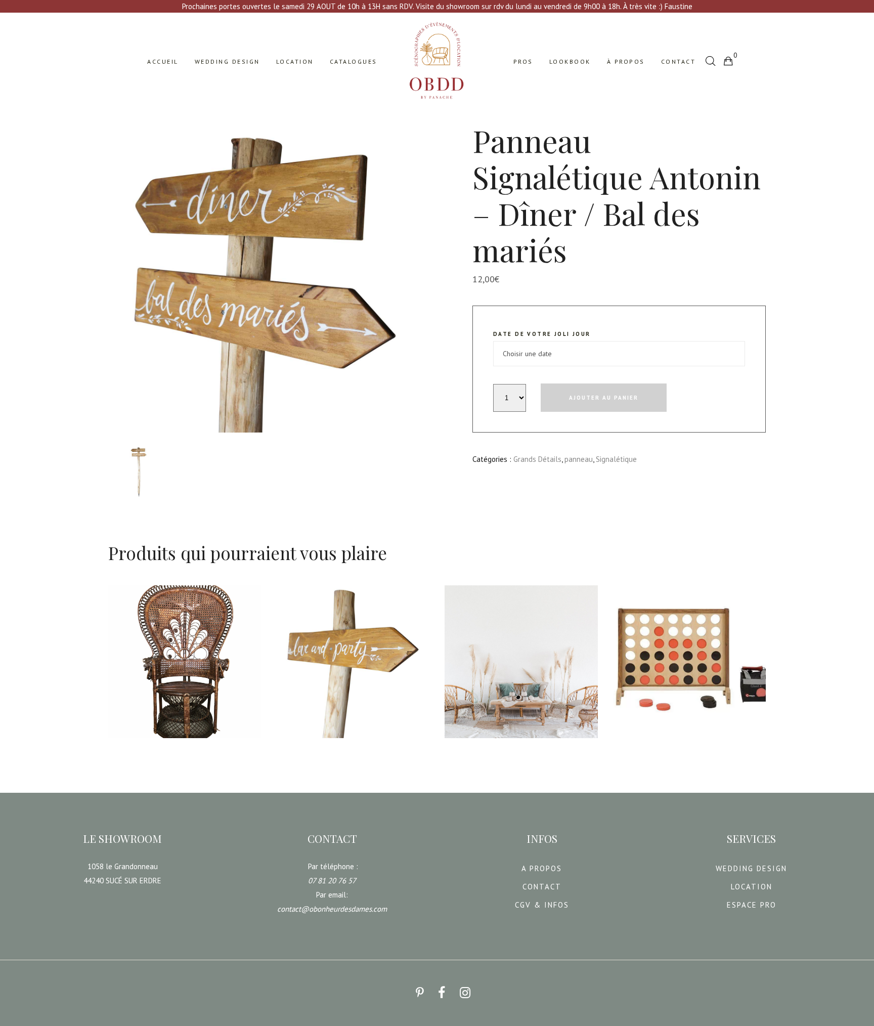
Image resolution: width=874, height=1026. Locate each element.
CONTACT (541, 886)
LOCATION (751, 886)
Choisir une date (143, 745)
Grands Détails (537, 459)
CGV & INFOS (542, 905)
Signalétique (616, 459)
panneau (578, 459)
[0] (728, 61)
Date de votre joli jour (542, 333)
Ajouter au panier (603, 397)
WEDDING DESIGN (751, 868)
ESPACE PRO (751, 905)
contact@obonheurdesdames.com (332, 909)
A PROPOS (541, 868)
